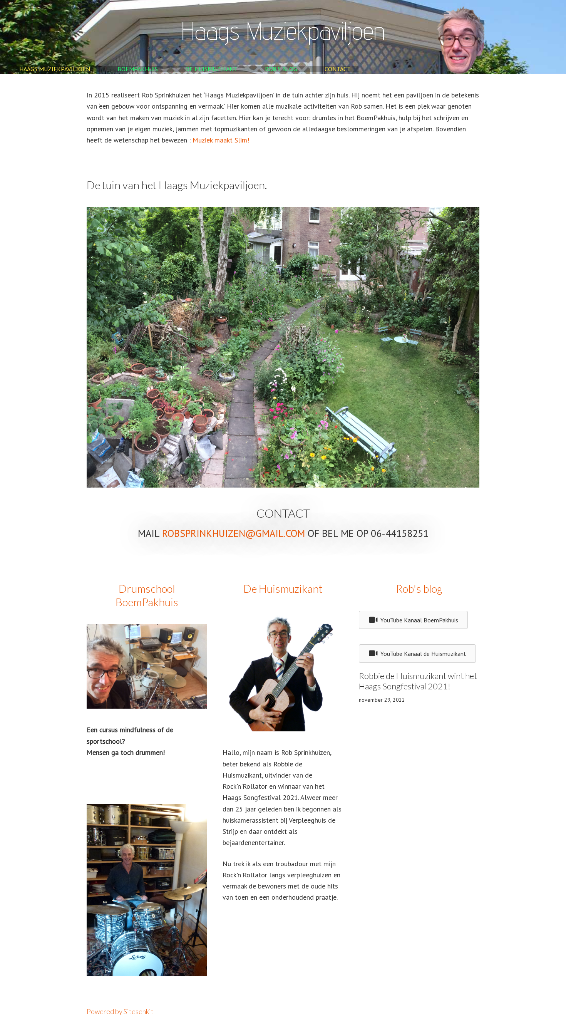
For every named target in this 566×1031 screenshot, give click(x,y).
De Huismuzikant (211, 69)
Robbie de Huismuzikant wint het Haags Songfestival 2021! (418, 681)
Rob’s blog (281, 69)
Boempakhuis (137, 69)
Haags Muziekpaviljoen (54, 69)
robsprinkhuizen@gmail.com (233, 533)
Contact (338, 69)
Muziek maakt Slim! (221, 140)
